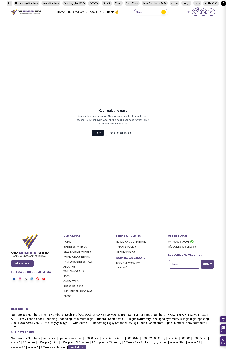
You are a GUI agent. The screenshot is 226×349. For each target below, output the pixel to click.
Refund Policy (125, 251)
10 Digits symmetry (138, 319)
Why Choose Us (73, 271)
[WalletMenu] (203, 12)
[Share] (211, 12)
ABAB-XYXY (18, 319)
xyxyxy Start (177, 342)
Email (175, 264)
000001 (186, 338)
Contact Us (71, 281)
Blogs (67, 296)
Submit (207, 264)
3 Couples (82, 342)
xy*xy (132, 323)
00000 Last (92, 338)
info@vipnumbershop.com (183, 246)
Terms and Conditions (131, 241)
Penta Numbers (51, 3)
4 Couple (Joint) (48, 342)
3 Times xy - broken (53, 347)
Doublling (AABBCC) (74, 3)
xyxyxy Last (159, 342)
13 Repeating (97, 323)
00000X (147, 338)
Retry (98, 132)
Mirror (118, 3)
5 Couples (29, 342)
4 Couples (67, 342)
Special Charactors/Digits (155, 323)
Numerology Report (77, 256)
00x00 (15, 327)
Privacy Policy (126, 246)
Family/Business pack (78, 261)
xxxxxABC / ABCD (112, 338)
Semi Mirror (132, 3)
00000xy (159, 338)
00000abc (133, 338)
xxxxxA (15, 342)
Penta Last (49, 338)
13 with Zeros (78, 323)
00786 (45, 323)
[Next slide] (223, 3)
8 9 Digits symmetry (166, 319)
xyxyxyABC (18, 347)
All (9, 3)
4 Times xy (114, 342)
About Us (69, 266)
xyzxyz (186, 3)
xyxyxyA (33, 347)
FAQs (66, 276)
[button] (223, 319)
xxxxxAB (173, 338)
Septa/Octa (115, 319)
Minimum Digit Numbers (90, 319)
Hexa (203, 314)
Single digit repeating (195, 319)
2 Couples (98, 342)
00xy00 (107, 3)
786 (36, 323)
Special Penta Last (70, 338)
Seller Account (22, 263)
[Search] (163, 12)
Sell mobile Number (77, 251)
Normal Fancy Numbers (189, 323)
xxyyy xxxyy (59, 323)
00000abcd (200, 338)
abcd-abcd (36, 319)
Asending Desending (58, 319)
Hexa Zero (25, 323)
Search (140, 12)
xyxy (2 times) (118, 323)
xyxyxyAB (194, 342)
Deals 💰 (113, 12)
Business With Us (75, 246)
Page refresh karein (120, 132)
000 (13, 323)
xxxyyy (174, 3)
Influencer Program (77, 291)
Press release (73, 286)
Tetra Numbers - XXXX (154, 3)
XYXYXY (93, 3)
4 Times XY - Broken (136, 342)
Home (61, 12)
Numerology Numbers (26, 3)
